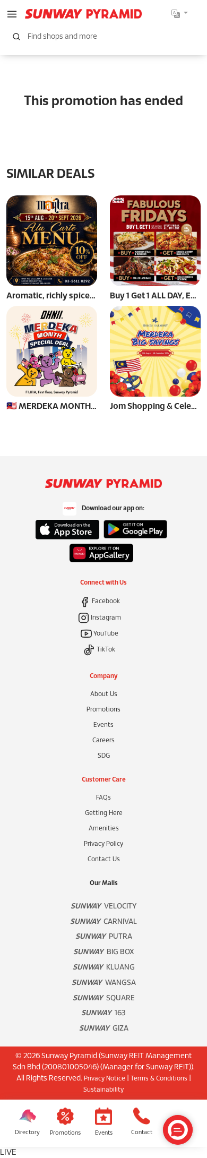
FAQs (103, 798)
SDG (104, 756)
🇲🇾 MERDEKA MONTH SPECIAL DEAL (76, 406)
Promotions (103, 710)
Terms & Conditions (159, 1079)
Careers (103, 740)
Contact (141, 1132)
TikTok (105, 650)
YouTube (105, 634)
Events (103, 725)
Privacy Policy (103, 844)
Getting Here (104, 813)
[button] (12, 13)
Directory (27, 1132)
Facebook (105, 601)
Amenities (104, 828)
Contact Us (104, 859)
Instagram (105, 618)
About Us (103, 694)
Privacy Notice (104, 1079)
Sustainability (103, 1090)
